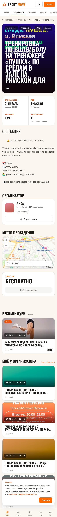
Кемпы (43, 12)
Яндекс (51, 267)
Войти (49, 4)
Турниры (32, 12)
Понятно (46, 500)
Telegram (24, 212)
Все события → (48, 362)
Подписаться (30, 219)
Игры (6, 12)
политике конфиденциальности (22, 494)
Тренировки (18, 12)
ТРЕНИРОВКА (8, 20)
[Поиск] (39, 4)
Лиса (20, 203)
